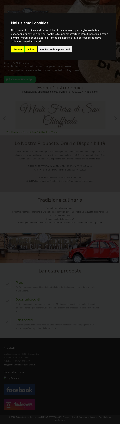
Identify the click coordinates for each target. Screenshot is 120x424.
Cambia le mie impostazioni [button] (55, 49)
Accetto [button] (18, 49)
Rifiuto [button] (31, 49)
